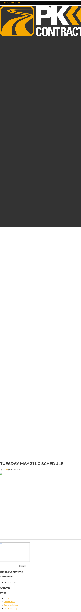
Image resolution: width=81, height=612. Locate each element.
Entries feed (9, 602)
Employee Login (12, 3)
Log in (6, 598)
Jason (5, 469)
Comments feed (11, 605)
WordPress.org (10, 608)
